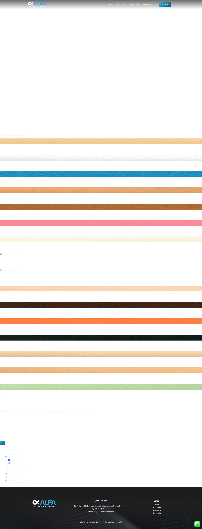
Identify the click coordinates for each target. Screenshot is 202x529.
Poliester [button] (11, 471)
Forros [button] (10, 457)
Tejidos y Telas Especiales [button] (18, 482)
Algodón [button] (10, 454)
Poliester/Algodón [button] (14, 474)
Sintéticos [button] (11, 477)
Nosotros (134, 4)
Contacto (147, 4)
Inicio (110, 4)
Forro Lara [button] (14, 460)
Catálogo (121, 4)
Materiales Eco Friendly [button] (16, 466)
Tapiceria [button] (11, 480)
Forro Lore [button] (14, 463)
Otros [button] (9, 468)
